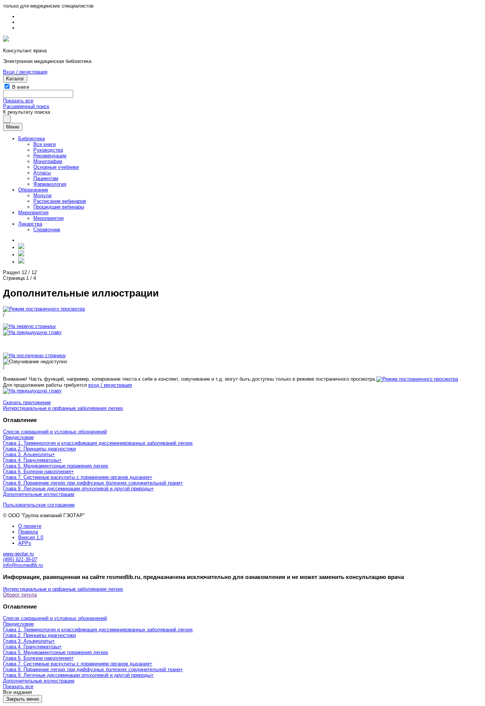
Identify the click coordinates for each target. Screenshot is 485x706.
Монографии (47, 161)
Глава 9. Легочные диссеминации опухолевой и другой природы (77, 488)
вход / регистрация (110, 385)
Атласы (42, 173)
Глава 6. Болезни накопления (37, 471)
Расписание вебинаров (59, 201)
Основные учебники (56, 167)
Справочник (46, 229)
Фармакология (49, 184)
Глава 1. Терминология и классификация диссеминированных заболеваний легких (98, 443)
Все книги (44, 144)
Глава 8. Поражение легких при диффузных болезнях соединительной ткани (91, 483)
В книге (20, 87)
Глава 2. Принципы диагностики (39, 449)
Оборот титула (20, 595)
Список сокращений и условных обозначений (55, 432)
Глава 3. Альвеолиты (27, 454)
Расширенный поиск (26, 106)
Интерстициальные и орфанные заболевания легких (63, 408)
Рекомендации (49, 155)
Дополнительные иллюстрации (38, 494)
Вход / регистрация (25, 72)
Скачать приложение (27, 402)
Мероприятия (33, 212)
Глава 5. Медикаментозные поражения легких (55, 466)
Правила (28, 532)
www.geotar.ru (18, 554)
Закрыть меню (22, 699)
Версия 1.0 (30, 537)
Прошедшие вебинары (58, 207)
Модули (42, 195)
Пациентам (45, 178)
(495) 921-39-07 (20, 559)
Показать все (18, 101)
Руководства (48, 150)
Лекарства (30, 224)
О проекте (29, 526)
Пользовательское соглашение (39, 505)
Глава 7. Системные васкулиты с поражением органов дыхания (76, 477)
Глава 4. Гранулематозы (31, 460)
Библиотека (31, 138)
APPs (24, 543)
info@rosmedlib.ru (23, 565)
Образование (33, 190)
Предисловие (18, 437)
